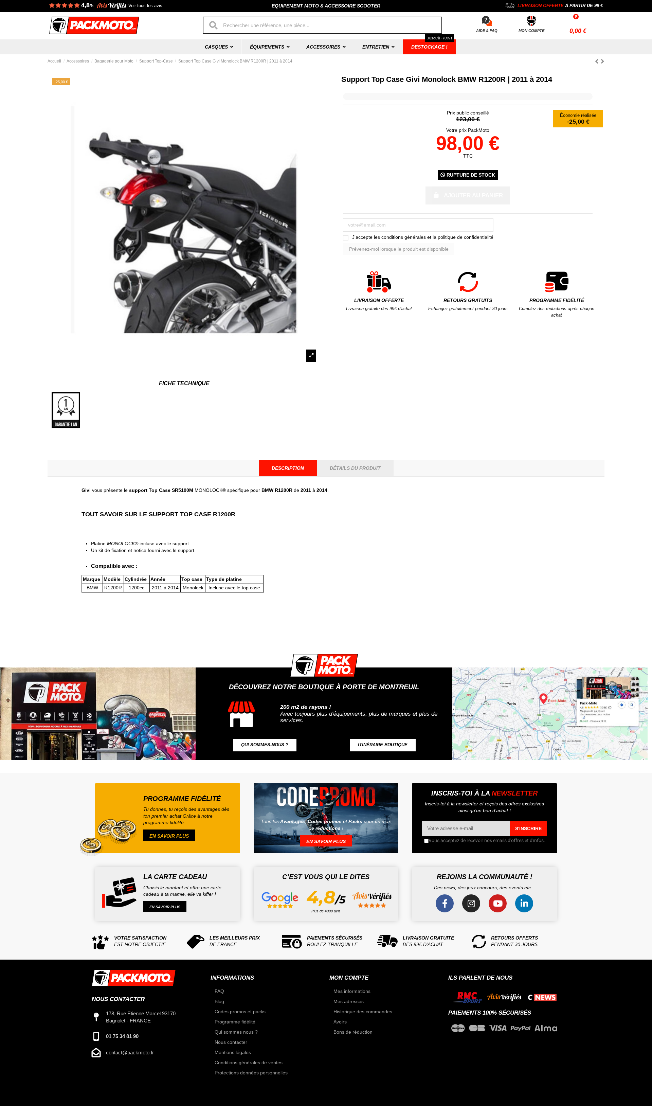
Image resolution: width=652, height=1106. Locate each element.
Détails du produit (355, 468)
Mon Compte (531, 31)
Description (288, 468)
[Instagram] (471, 903)
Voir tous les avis (145, 5)
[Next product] (602, 61)
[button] (264, 745)
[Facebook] (445, 903)
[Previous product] (598, 61)
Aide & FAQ (486, 31)
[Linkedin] (524, 903)
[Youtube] (498, 903)
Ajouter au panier (473, 195)
